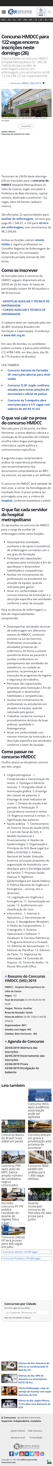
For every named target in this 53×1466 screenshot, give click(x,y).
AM (25, 20)
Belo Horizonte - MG (26, 1033)
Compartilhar (26, 126)
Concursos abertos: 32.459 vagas (20, 1251)
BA (30, 20)
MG (29, 1029)
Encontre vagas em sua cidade (17, 1308)
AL (14, 20)
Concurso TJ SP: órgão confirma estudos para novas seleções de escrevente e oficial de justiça (28, 389)
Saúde (29, 1012)
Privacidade (36, 1437)
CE (35, 20)
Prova (16, 1064)
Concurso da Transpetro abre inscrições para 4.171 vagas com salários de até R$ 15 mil (29, 404)
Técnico (18, 1008)
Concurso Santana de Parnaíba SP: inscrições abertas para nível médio (29, 374)
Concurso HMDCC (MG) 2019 (24, 83)
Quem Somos (18, 1430)
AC (9, 20)
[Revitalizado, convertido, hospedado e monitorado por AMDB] (49, 1461)
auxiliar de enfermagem (17, 219)
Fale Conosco (35, 1430)
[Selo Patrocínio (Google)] (41, 11)
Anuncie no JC (18, 1437)
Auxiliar (27, 1008)
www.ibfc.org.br (14, 335)
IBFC (24, 1025)
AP (19, 20)
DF (41, 20)
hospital (6, 500)
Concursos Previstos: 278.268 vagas (22, 1258)
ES (46, 20)
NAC (3, 20)
